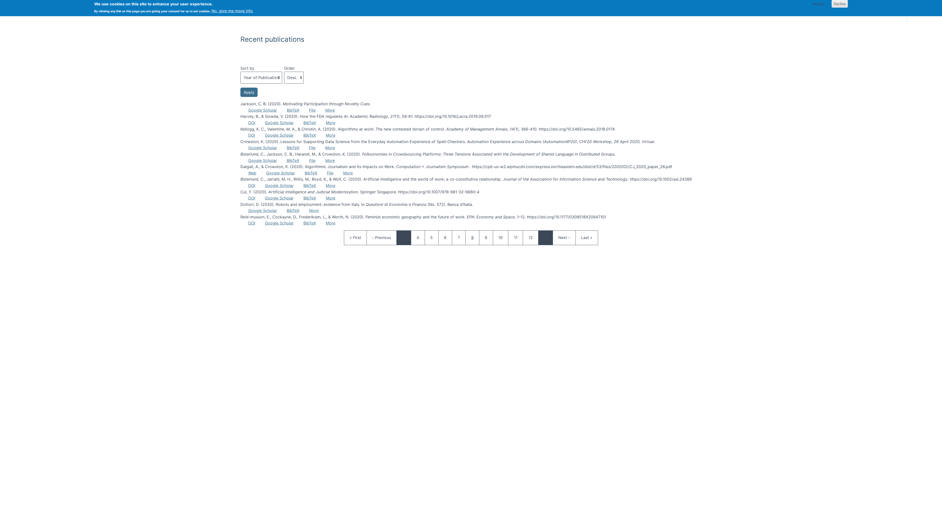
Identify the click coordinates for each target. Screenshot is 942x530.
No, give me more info (232, 10)
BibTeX (293, 110)
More (330, 110)
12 (533, 237)
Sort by (247, 68)
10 (503, 237)
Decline (840, 4)
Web (252, 173)
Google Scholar (262, 110)
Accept (818, 4)
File (312, 110)
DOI (251, 122)
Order (289, 68)
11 (518, 237)
